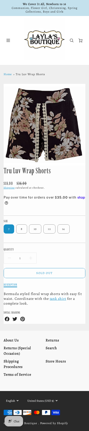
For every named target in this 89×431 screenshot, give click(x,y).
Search (51, 348)
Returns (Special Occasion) (17, 351)
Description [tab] (10, 284)
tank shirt (58, 298)
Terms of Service (17, 374)
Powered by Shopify (54, 423)
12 (49, 229)
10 (35, 229)
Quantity (9, 249)
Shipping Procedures (13, 364)
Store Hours (56, 361)
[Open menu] (8, 40)
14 (63, 229)
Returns (52, 340)
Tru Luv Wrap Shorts (30, 74)
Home (8, 74)
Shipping (9, 187)
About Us (11, 340)
